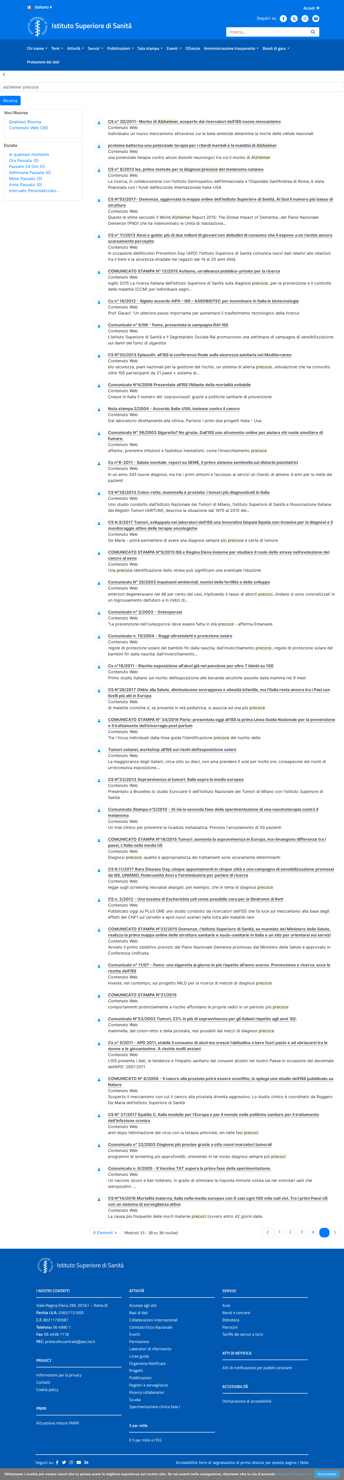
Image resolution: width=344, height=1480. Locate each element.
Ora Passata (24, 160)
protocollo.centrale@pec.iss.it (70, 1341)
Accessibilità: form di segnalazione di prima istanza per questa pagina (236, 1462)
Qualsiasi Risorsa (25, 121)
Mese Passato (25, 178)
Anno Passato (25, 184)
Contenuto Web (28, 127)
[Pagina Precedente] (267, 1232)
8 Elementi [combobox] (103, 1232)
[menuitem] (37, 48)
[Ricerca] (313, 32)
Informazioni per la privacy (59, 1375)
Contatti (43, 1382)
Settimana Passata (30, 172)
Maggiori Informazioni (293, 1474)
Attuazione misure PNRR (57, 1423)
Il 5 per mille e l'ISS (145, 1440)
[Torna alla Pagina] (4, 74)
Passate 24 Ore (27, 166)
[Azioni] (29, 7)
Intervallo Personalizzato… (34, 190)
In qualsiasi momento (29, 154)
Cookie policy (47, 1389)
